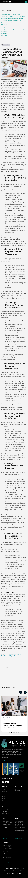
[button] (20, 692)
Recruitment (17, 793)
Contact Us (4, 799)
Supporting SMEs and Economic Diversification (11, 22)
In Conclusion (4, 31)
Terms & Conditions (18, 871)
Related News (4, 35)
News (3, 796)
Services (4, 791)
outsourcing (22, 697)
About (3, 806)
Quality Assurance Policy (14, 873)
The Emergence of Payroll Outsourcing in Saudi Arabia (13, 16)
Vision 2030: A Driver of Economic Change (10, 14)
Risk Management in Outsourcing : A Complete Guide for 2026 (12, 725)
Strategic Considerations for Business (9, 27)
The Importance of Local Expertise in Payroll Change (12, 29)
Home (3, 789)
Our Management (7, 809)
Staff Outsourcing (17, 790)
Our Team (4, 811)
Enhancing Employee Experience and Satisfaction (12, 25)
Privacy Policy (8, 871)
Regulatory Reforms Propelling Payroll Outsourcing (12, 18)
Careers (4, 794)
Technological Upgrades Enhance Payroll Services (12, 20)
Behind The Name (7, 813)
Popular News (4, 33)
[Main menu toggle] (26, 2)
